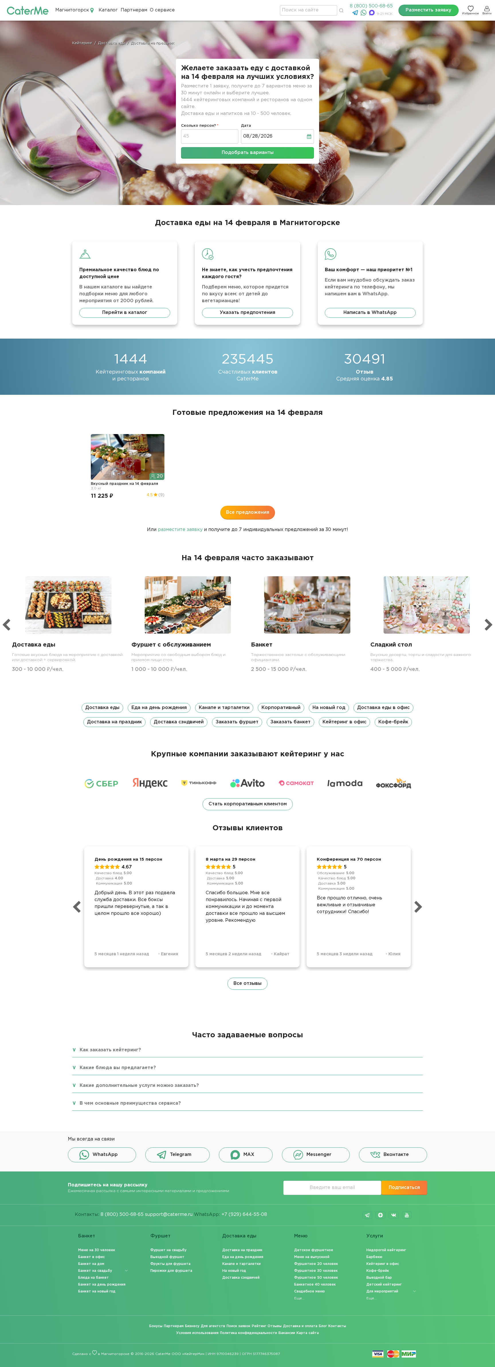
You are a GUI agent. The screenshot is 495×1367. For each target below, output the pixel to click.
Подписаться (404, 1188)
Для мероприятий (382, 1291)
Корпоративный (281, 708)
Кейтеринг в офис (344, 722)
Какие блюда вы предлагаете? (118, 1068)
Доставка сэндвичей (179, 722)
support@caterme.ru (168, 1214)
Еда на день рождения (159, 708)
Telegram (180, 1155)
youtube (407, 1215)
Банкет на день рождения (101, 1284)
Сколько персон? (198, 125)
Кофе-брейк (393, 722)
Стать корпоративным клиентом (248, 804)
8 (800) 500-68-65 (371, 6)
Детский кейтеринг (384, 1284)
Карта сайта (307, 1333)
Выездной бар (379, 1277)
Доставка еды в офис (383, 708)
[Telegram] (356, 14)
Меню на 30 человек (96, 1250)
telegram (367, 1215)
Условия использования (197, 1333)
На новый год (329, 708)
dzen (380, 1215)
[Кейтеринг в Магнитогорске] (27, 10)
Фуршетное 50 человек (316, 1277)
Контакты (337, 1326)
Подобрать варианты (248, 153)
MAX (248, 1155)
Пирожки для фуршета (171, 1270)
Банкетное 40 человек (315, 1284)
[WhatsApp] (364, 14)
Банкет (86, 1236)
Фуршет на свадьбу (168, 1250)
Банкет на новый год (96, 1291)
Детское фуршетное (313, 1250)
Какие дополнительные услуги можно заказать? (139, 1085)
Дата (246, 125)
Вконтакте (396, 1155)
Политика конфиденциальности (248, 1333)
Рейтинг (259, 1326)
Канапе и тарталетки (224, 708)
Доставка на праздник (114, 722)
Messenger (319, 1155)
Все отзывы (247, 983)
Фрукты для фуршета (170, 1264)
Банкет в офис (91, 1257)
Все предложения (247, 512)
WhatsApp (105, 1155)
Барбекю (374, 1257)
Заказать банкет (290, 722)
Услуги (374, 1236)
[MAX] (372, 14)
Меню (301, 1236)
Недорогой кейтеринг (386, 1250)
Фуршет (160, 1236)
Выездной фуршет (167, 1257)
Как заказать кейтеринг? (110, 1050)
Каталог (108, 10)
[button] (247, 715)
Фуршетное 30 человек (316, 1270)
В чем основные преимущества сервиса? (130, 1103)
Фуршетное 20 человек (316, 1264)
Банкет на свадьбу (95, 1270)
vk (393, 1215)
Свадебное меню (309, 1291)
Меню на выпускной (311, 1257)
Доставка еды (102, 708)
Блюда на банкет (93, 1277)
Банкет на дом (91, 1264)
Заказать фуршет (237, 722)
